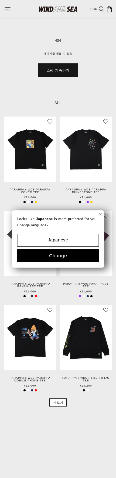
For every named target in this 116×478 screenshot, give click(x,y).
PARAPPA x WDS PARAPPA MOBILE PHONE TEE (30, 379)
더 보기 (58, 402)
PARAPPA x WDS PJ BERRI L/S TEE (85, 379)
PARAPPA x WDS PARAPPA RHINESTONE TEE (86, 191)
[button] (11, 9)
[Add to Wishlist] (49, 123)
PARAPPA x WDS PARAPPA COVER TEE (30, 191)
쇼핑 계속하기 (58, 70)
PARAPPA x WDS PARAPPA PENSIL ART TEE (30, 285)
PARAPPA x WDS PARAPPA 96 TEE (85, 285)
